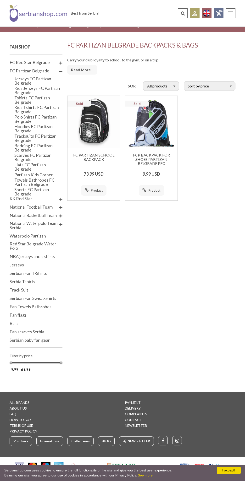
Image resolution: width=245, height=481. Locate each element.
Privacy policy (23, 431)
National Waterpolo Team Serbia (33, 225)
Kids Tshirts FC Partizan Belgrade (36, 109)
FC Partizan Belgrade (29, 71)
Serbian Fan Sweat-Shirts (33, 298)
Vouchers (20, 441)
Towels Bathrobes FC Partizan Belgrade (34, 182)
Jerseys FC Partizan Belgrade (32, 80)
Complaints (136, 414)
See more (145, 475)
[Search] (183, 13)
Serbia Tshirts (22, 281)
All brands (19, 402)
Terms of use (21, 425)
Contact (133, 420)
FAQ (13, 414)
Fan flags (18, 315)
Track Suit (19, 290)
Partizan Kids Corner (33, 175)
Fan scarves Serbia (27, 332)
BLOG (106, 441)
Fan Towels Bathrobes (30, 306)
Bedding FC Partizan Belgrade (33, 147)
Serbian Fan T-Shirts (28, 273)
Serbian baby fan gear (30, 340)
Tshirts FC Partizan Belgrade (32, 100)
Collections (80, 441)
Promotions (49, 441)
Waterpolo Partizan (28, 236)
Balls (14, 323)
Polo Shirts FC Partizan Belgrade (35, 119)
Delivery (133, 408)
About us (18, 408)
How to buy (20, 420)
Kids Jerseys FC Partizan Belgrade (37, 90)
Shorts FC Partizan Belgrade (31, 191)
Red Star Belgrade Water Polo (33, 246)
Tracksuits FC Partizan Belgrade (35, 138)
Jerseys (17, 265)
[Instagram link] (177, 440)
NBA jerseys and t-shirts (32, 256)
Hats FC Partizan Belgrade (30, 166)
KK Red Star (21, 198)
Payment (133, 402)
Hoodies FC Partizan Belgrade (33, 128)
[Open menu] (230, 13)
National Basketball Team (33, 215)
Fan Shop (20, 46)
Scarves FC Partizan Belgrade (32, 157)
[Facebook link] (163, 440)
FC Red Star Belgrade (30, 62)
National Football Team (31, 207)
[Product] (93, 122)
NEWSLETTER (136, 425)
